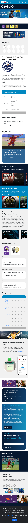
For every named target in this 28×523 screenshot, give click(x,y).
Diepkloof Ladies (7, 321)
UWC (5, 311)
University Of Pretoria (7, 308)
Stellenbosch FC (7, 325)
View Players (24, 237)
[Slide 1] (11, 23)
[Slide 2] (14, 23)
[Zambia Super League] (10, 464)
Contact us (19, 351)
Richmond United (6, 318)
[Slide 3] (17, 23)
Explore (5, 237)
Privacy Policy (9, 515)
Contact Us (7, 427)
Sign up (7, 447)
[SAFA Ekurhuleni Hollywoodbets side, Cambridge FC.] (13, 179)
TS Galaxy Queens (6, 304)
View (5, 206)
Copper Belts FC (7, 314)
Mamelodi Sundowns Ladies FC (6, 300)
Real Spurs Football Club (10, 92)
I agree (14, 520)
